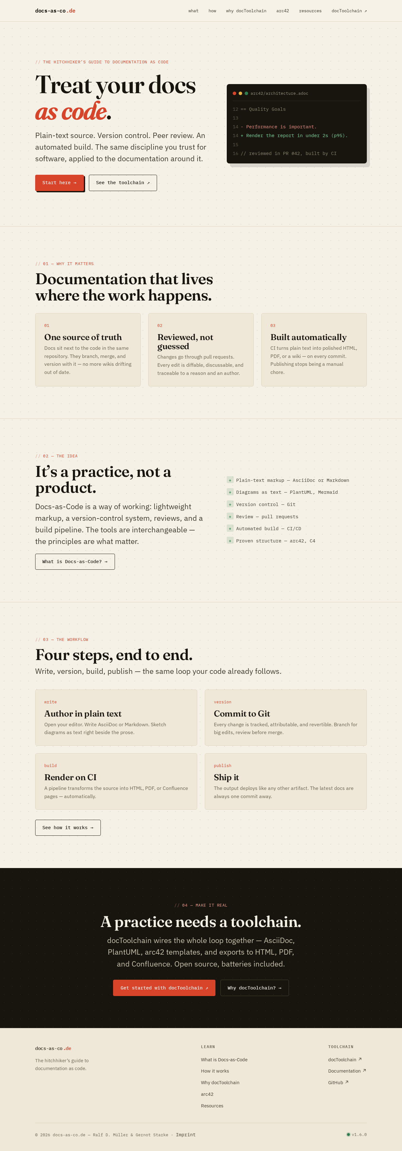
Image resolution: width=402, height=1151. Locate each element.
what (193, 10)
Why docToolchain (220, 1082)
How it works (215, 1071)
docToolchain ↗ (349, 10)
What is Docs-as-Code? (74, 561)
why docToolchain (246, 10)
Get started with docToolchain (164, 988)
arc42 (282, 10)
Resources (212, 1105)
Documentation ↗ (347, 1071)
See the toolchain (123, 182)
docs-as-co (57, 10)
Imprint (186, 1134)
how (212, 10)
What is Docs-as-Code (224, 1059)
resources (310, 10)
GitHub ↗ (338, 1082)
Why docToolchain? (254, 988)
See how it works (67, 827)
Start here (59, 182)
